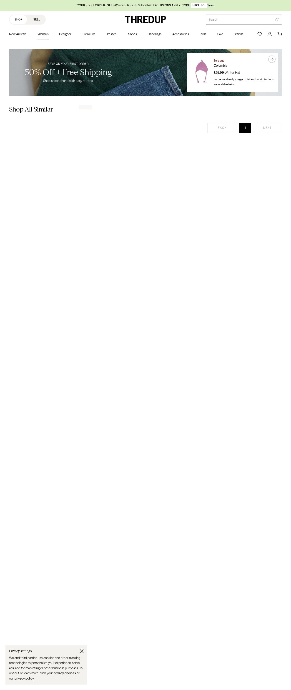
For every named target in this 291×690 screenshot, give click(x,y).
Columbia (220, 65)
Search (213, 20)
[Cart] (279, 34)
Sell (36, 19)
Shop (19, 19)
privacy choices (65, 673)
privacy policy (24, 678)
